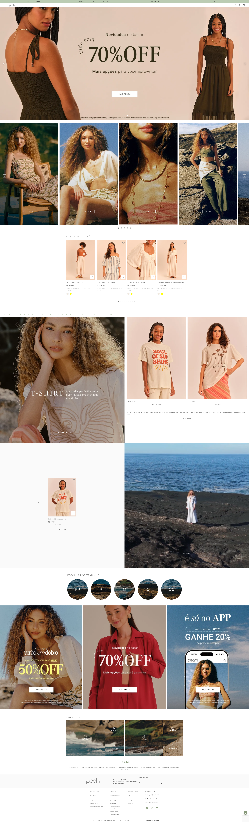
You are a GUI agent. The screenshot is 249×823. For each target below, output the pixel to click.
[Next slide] (245, 63)
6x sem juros (218, 2)
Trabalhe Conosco (94, 803)
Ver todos (156, 404)
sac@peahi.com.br (153, 799)
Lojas (91, 798)
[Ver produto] (186, 505)
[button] (121, 115)
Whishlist (130, 803)
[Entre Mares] (156, 358)
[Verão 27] (217, 358)
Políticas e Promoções (115, 798)
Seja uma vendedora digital (96, 806)
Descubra (187, 418)
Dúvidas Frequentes (115, 795)
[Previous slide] (4, 63)
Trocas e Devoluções (115, 806)
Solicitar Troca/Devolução (151, 802)
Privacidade (113, 803)
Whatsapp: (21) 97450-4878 (152, 795)
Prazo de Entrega (114, 811)
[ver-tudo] (124, 63)
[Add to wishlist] (93, 243)
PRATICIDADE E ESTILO (62, 433)
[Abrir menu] (5, 5)
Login (129, 795)
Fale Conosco (93, 800)
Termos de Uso (113, 800)
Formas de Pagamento (115, 809)
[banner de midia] (114, 729)
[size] (77, 589)
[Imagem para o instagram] (85, 738)
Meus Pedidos (131, 800)
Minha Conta (131, 798)
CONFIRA (186, 554)
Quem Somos (93, 795)
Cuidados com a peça (115, 814)
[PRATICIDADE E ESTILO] (62, 380)
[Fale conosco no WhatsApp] (245, 813)
